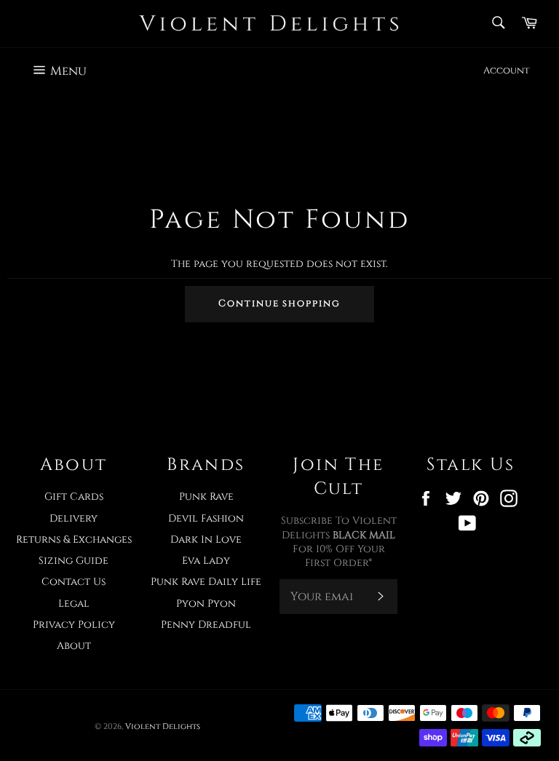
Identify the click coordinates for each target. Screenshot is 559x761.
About (74, 646)
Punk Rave (206, 496)
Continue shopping (279, 303)
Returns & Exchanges (74, 539)
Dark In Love (206, 539)
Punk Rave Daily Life (206, 582)
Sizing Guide (73, 560)
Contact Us (73, 582)
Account (506, 70)
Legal (74, 603)
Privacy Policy (74, 624)
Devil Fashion (206, 518)
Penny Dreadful (206, 624)
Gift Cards (73, 496)
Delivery (73, 518)
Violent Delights (162, 726)
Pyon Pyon (206, 603)
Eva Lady (206, 560)
